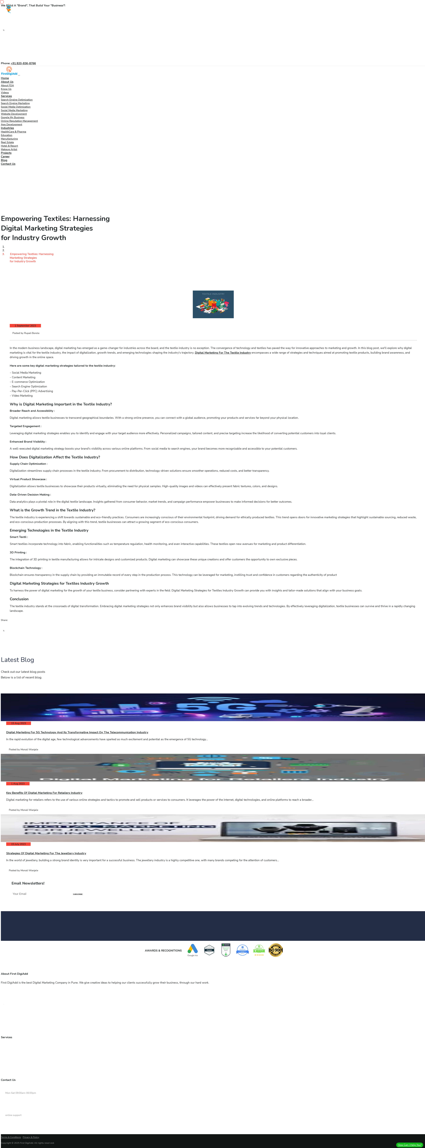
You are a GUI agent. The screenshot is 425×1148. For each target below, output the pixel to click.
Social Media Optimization (16, 106)
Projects (6, 153)
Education (6, 135)
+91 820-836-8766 (23, 63)
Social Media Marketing (14, 110)
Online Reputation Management (19, 121)
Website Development (14, 114)
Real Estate (7, 142)
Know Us (6, 89)
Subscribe (78, 894)
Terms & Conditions (11, 1137)
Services (6, 96)
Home (5, 78)
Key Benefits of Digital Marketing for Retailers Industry (44, 793)
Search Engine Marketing (15, 103)
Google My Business (12, 117)
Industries (7, 128)
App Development (11, 124)
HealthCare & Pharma (13, 131)
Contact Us (8, 164)
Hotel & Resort (9, 145)
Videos (5, 92)
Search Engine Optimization (17, 99)
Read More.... (218, 983)
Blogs (14, 250)
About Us (7, 82)
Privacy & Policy (31, 1137)
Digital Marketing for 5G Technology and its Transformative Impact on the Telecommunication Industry (77, 732)
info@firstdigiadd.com (21, 1122)
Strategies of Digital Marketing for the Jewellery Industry (46, 853)
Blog (4, 160)
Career (5, 156)
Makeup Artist (9, 149)
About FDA (7, 85)
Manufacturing (9, 138)
